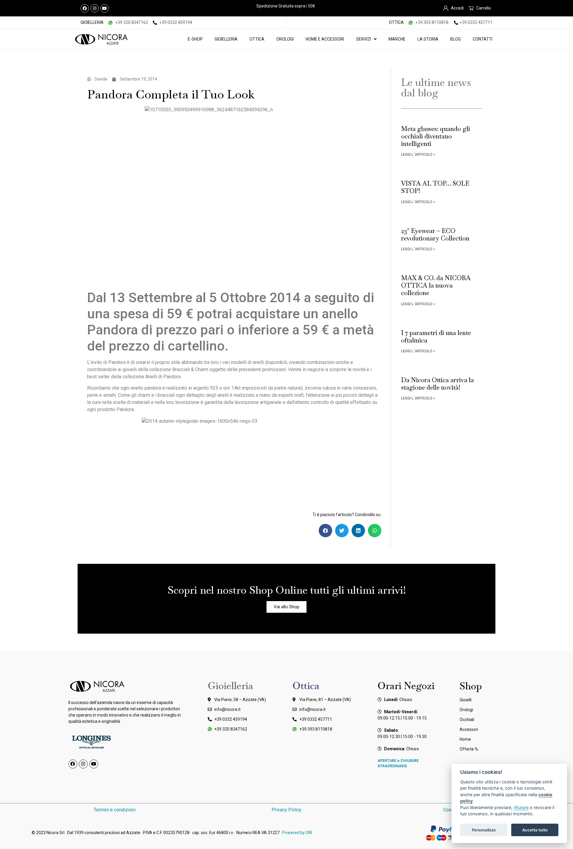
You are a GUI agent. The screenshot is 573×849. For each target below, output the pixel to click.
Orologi (285, 39)
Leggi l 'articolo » (418, 154)
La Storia (428, 39)
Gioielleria (226, 39)
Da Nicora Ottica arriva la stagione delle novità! (437, 383)
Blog (455, 39)
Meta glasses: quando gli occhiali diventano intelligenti (435, 136)
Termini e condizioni (114, 810)
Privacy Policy (286, 810)
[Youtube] (104, 8)
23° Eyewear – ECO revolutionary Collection (435, 234)
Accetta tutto (535, 830)
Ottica (256, 39)
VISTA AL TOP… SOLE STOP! (435, 187)
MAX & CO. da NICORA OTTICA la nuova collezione (436, 285)
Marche (397, 39)
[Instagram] (94, 8)
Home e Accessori (325, 39)
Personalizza (484, 830)
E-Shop (195, 39)
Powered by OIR (297, 832)
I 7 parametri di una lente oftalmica (436, 336)
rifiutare (521, 807)
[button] (325, 530)
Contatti (482, 39)
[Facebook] (85, 8)
